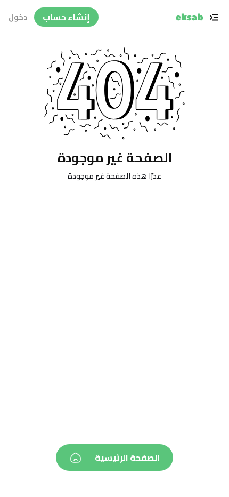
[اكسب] (190, 17)
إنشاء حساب (66, 17)
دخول (18, 17)
